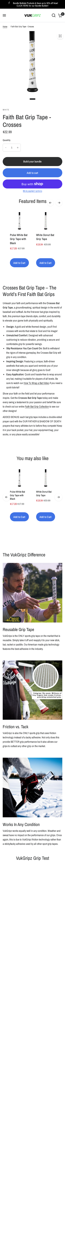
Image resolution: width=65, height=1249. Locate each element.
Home (5, 26)
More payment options (32, 191)
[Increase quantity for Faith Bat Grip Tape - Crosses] (18, 147)
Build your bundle (32, 161)
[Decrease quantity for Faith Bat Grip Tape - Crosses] (6, 147)
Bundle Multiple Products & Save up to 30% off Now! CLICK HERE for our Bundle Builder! (35, 4)
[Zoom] (60, 36)
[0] (59, 15)
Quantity (6, 140)
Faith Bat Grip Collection (37, 406)
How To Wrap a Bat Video (36, 383)
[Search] (54, 15)
